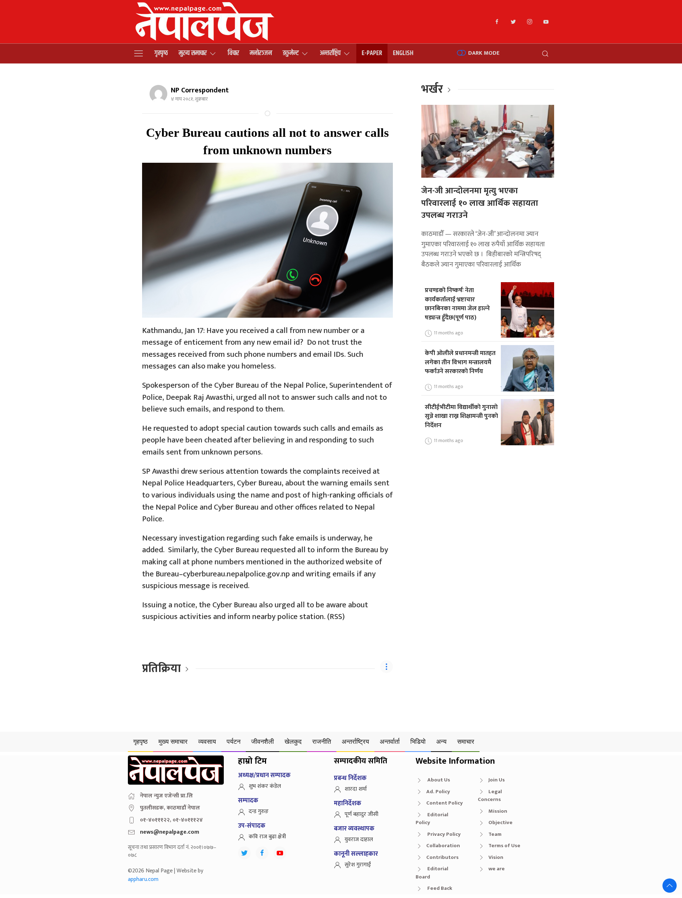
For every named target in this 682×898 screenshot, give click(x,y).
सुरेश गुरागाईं (358, 865)
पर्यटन (233, 741)
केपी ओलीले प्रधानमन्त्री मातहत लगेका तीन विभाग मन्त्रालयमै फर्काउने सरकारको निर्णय (460, 362)
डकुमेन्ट (291, 53)
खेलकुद (293, 741)
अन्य (441, 741)
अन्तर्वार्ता (390, 741)
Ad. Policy (438, 791)
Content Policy (444, 802)
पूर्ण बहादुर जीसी (361, 814)
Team (495, 834)
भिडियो (418, 741)
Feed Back (439, 888)
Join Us (496, 779)
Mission (497, 811)
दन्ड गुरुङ (259, 811)
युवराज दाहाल (359, 839)
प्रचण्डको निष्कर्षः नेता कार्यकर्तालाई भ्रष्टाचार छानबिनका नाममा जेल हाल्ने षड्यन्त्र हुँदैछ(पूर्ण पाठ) (457, 304)
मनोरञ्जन (261, 53)
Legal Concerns (490, 795)
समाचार (465, 741)
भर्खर (432, 89)
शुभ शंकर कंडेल (265, 786)
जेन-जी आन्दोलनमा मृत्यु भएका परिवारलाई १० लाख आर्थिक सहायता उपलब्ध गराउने (479, 203)
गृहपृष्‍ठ (161, 53)
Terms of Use (504, 845)
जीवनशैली (262, 741)
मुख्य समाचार (193, 53)
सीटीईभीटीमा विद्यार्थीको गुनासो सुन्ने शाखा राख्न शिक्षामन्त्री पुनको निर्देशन (461, 416)
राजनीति (321, 741)
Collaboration (443, 845)
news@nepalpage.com (169, 832)
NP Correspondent (200, 90)
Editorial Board (432, 872)
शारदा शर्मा (356, 789)
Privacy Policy (443, 834)
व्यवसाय (207, 741)
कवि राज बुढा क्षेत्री (267, 836)
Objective (500, 822)
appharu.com (143, 879)
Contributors (442, 857)
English (403, 53)
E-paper (372, 53)
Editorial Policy (432, 818)
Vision (495, 857)
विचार (233, 53)
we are (496, 868)
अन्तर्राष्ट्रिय (330, 53)
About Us (438, 779)
